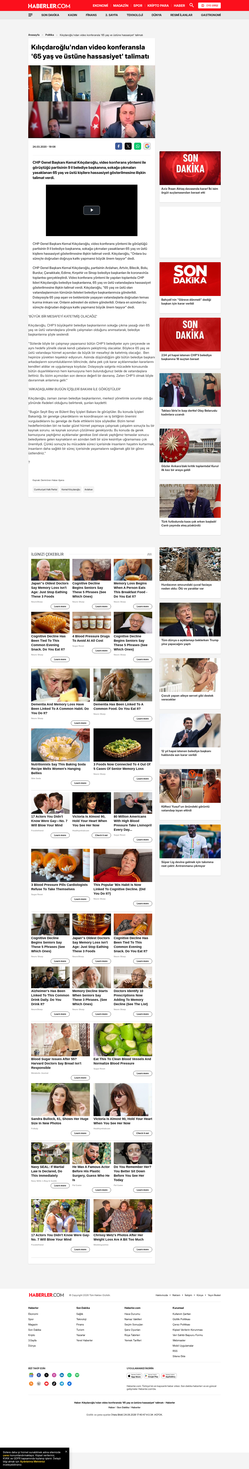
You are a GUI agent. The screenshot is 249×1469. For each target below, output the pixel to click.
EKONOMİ (100, 5)
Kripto (31, 1335)
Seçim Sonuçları (133, 1324)
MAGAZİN (120, 5)
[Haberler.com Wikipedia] (39, 1384)
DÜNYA (157, 15)
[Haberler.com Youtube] (46, 1384)
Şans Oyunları (132, 1329)
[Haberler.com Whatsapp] (69, 1375)
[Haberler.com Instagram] (54, 1375)
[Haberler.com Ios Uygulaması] (134, 1376)
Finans (80, 1324)
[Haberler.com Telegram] (62, 1384)
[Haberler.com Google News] (31, 1375)
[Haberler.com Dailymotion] (69, 1384)
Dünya (32, 1345)
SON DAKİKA (50, 15)
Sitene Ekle (179, 1356)
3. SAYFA (111, 15)
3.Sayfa (32, 1340)
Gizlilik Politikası (181, 1319)
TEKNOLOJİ (135, 15)
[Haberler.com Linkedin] (62, 1375)
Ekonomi (33, 1313)
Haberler (33, 1307)
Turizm (80, 1329)
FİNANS (91, 15)
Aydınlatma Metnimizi (32, 1461)
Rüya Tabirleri (132, 1335)
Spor (31, 1319)
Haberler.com (132, 1307)
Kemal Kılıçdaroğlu (71, 489)
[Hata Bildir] (117, 1414)
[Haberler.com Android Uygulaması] (151, 1376)
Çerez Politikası (181, 1324)
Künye (200, 1295)
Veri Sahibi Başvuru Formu (188, 1335)
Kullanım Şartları (182, 1313)
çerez (6, 1455)
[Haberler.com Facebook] (39, 1375)
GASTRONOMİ (211, 15)
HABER (179, 5)
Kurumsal (178, 1307)
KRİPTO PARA (158, 5)
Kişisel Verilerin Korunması (188, 1329)
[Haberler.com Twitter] (46, 1375)
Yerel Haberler (84, 1340)
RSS (175, 1350)
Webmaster (179, 1340)
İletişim (188, 1295)
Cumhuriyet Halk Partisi (45, 489)
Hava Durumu (132, 1313)
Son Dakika (34, 1329)
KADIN (72, 15)
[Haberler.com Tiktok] (54, 1384)
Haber (111, 1407)
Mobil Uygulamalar (183, 1345)
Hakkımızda (162, 1295)
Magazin (33, 1324)
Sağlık (79, 1313)
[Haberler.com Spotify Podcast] (77, 1375)
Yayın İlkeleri (214, 1295)
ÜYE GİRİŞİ (212, 5)
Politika (49, 34)
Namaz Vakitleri (133, 1319)
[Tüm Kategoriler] (30, 15)
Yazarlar (80, 1335)
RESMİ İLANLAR (181, 15)
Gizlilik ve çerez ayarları (98, 1414)
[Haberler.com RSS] (31, 1384)
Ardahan (89, 489)
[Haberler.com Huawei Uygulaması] (169, 1376)
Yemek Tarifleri (132, 1340)
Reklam (176, 1295)
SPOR (137, 5)
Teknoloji (81, 1319)
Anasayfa (34, 34)
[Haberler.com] (46, 1295)
